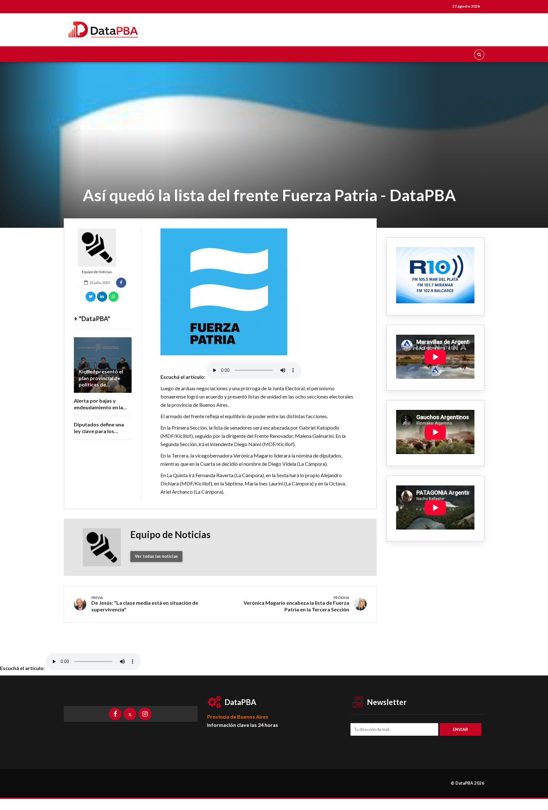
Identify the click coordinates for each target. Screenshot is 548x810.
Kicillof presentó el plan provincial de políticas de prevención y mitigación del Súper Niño (103, 387)
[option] (258, 291)
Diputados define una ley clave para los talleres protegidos (99, 431)
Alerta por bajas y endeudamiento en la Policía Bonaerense (98, 407)
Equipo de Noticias (97, 272)
